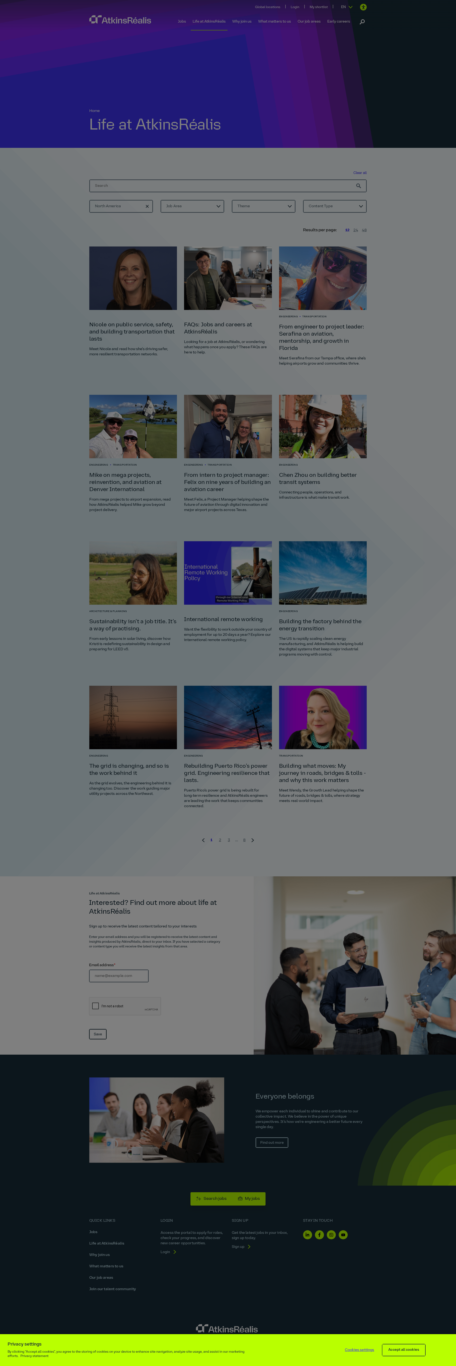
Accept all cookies (403, 1350)
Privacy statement (34, 1356)
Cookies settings (359, 1350)
